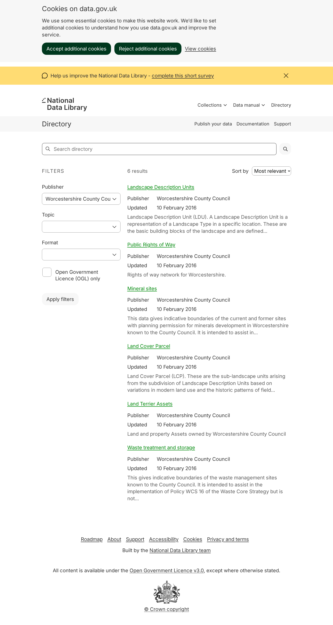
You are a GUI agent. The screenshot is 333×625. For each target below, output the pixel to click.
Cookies (192, 539)
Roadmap (92, 539)
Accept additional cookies (76, 49)
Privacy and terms (228, 539)
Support (282, 124)
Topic (48, 215)
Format (50, 242)
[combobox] (81, 199)
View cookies (200, 49)
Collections (210, 105)
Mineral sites (142, 288)
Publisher (53, 187)
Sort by (240, 171)
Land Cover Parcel (148, 346)
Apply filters (60, 299)
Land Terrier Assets (150, 404)
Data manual (246, 105)
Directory (281, 105)
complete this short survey (183, 76)
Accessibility (164, 539)
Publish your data (213, 124)
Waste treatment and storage (161, 447)
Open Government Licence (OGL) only (77, 275)
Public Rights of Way (151, 245)
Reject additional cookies (148, 49)
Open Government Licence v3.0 (167, 570)
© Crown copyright (166, 609)
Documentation (252, 124)
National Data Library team (180, 550)
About (114, 539)
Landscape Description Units (160, 187)
